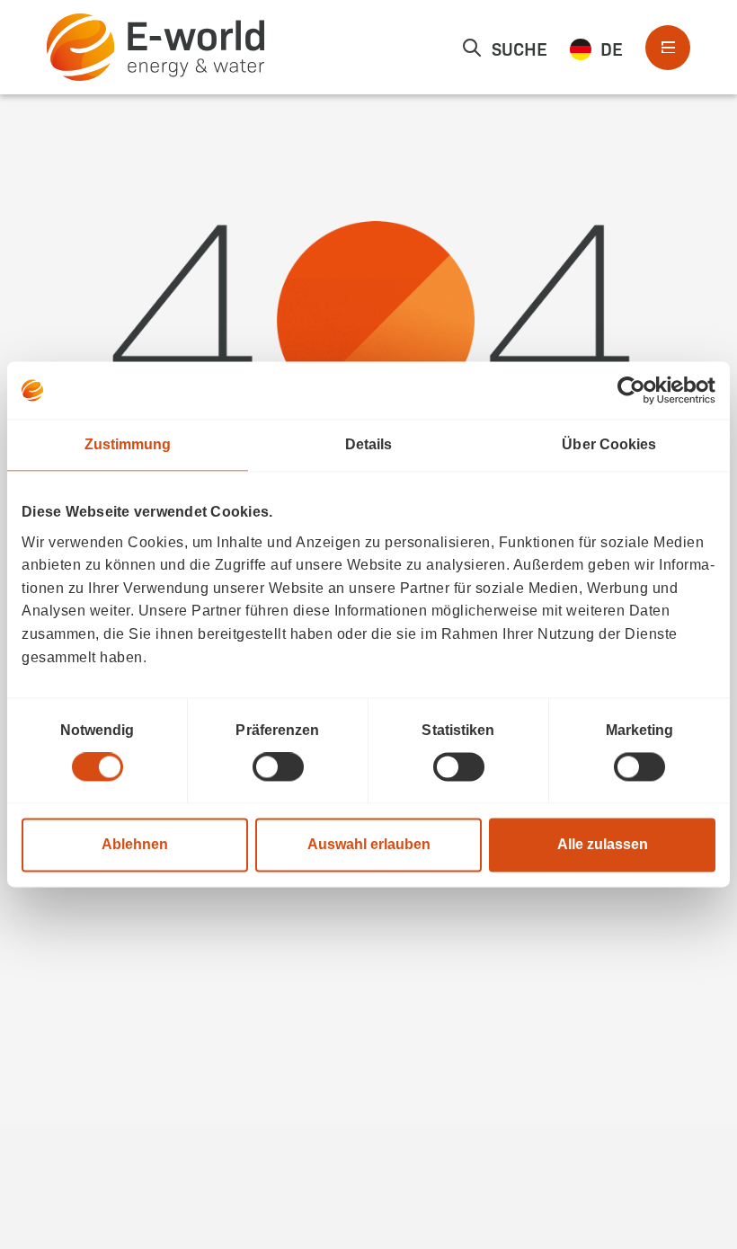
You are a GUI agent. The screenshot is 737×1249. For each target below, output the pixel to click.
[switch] (278, 767)
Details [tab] (369, 444)
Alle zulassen (602, 845)
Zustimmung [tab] (128, 444)
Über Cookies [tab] (609, 444)
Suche (519, 47)
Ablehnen (135, 845)
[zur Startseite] (155, 47)
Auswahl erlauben (369, 845)
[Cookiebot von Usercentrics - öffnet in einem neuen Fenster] (636, 390)
